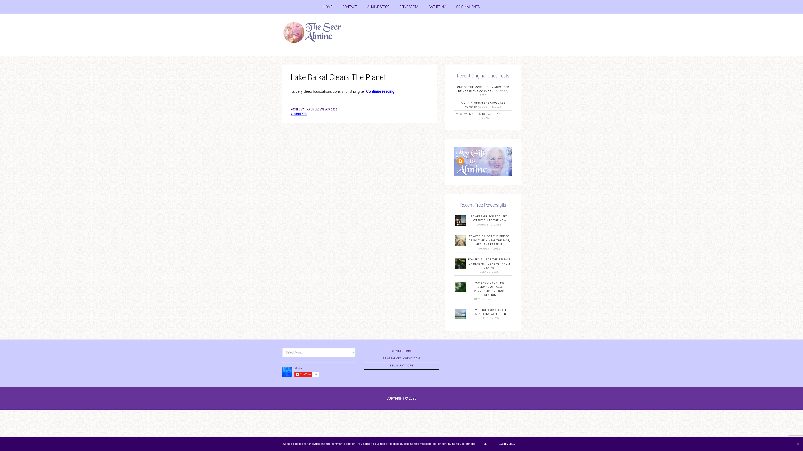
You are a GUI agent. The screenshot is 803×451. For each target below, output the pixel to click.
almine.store (401, 351)
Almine (315, 32)
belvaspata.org (401, 365)
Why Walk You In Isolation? (477, 114)
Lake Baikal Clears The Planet (338, 77)
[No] (798, 444)
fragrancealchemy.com (401, 358)
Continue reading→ (382, 91)
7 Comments (299, 114)
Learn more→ (507, 443)
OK (485, 443)
